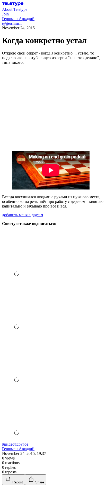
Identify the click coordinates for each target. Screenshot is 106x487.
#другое (21, 444)
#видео (8, 444)
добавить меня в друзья (22, 215)
